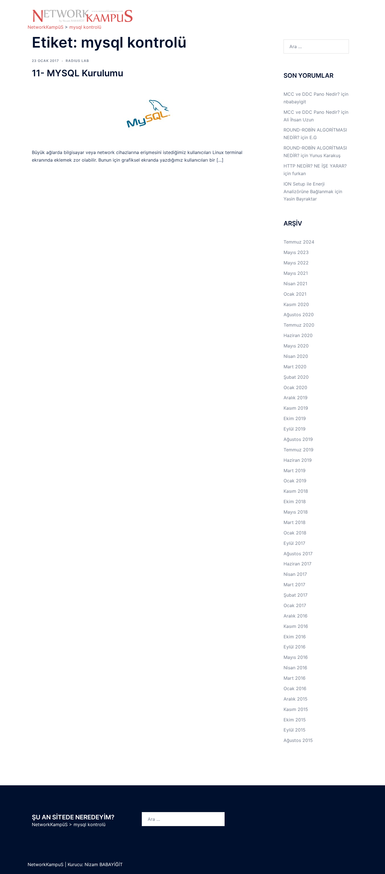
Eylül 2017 (294, 543)
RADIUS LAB (77, 61)
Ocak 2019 (295, 480)
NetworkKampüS (50, 824)
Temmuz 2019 (298, 449)
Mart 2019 (295, 470)
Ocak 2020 (295, 387)
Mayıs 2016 (296, 657)
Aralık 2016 (295, 616)
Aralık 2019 (295, 397)
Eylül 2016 (295, 647)
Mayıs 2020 (296, 346)
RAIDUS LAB (157, 19)
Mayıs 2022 (296, 263)
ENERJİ (251, 19)
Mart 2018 (295, 522)
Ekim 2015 (295, 720)
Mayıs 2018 (296, 512)
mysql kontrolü (89, 824)
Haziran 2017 (297, 564)
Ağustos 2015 (298, 740)
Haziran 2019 (298, 460)
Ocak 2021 (295, 294)
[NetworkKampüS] (82, 16)
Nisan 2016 (295, 667)
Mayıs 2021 (296, 273)
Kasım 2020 (296, 304)
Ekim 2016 (295, 636)
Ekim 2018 (295, 501)
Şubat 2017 (295, 595)
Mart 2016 (295, 678)
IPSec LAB (312, 13)
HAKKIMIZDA (158, 13)
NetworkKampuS (46, 864)
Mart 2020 (295, 366)
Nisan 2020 (296, 356)
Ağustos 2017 (298, 553)
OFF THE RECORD (290, 19)
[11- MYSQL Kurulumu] (147, 113)
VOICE (225, 19)
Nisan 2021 (295, 283)
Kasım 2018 (296, 491)
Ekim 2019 (295, 418)
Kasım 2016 (296, 626)
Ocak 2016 (295, 688)
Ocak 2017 (295, 605)
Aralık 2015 (295, 699)
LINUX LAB (277, 13)
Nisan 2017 (295, 574)
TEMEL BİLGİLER (193, 13)
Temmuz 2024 (299, 242)
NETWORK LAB (238, 13)
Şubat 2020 (296, 377)
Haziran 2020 (298, 335)
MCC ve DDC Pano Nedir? (312, 94)
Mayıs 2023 (296, 252)
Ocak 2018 (295, 533)
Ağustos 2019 (298, 439)
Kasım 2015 (296, 709)
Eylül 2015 (295, 730)
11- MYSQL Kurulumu (77, 73)
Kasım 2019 (296, 408)
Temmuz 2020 (299, 325)
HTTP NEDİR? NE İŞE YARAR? (315, 166)
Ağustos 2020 (299, 314)
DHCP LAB (194, 19)
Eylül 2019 (295, 429)
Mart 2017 (294, 584)
